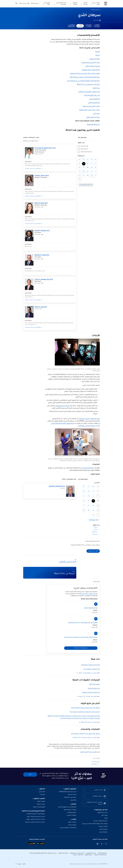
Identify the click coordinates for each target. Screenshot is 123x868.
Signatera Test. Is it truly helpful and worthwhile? (83, 622)
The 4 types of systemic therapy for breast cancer (85, 712)
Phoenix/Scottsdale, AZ (86, 152)
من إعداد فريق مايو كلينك (92, 541)
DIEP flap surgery (95, 684)
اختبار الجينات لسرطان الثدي (91, 669)
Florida (95, 529)
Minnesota (94, 532)
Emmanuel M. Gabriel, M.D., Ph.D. (45, 148)
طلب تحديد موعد (93, 551)
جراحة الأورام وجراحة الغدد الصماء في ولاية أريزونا (85, 77)
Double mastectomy (94, 688)
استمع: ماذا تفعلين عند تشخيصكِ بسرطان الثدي (85, 733)
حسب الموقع (81, 142)
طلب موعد (95, 20)
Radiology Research (93, 124)
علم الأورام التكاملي (94, 103)
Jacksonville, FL (84, 149)
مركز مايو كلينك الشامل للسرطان (89, 419)
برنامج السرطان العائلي (92, 66)
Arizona (95, 527)
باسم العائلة (81, 156)
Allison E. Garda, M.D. (41, 203)
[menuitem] (97, 26)
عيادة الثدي (96, 113)
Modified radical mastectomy (91, 692)
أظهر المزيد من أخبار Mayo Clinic (90, 722)
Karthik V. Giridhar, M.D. (42, 230)
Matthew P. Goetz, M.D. (42, 255)
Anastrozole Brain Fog (91, 608)
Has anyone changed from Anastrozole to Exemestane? (81, 637)
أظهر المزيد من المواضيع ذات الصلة (89, 673)
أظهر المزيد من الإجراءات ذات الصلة (89, 696)
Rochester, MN (84, 146)
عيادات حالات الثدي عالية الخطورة (89, 110)
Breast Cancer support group (89, 594)
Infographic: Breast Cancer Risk (90, 665)
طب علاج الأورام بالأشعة (92, 95)
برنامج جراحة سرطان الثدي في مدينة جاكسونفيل (85, 73)
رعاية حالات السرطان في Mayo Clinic (88, 84)
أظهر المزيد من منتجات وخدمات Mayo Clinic (87, 737)
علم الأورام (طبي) (94, 99)
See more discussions (80, 648)
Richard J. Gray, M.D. (41, 307)
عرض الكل (94, 534)
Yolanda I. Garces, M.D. (42, 175)
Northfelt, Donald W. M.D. (56, 486)
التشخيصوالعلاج (88, 25)
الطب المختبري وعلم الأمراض (90, 62)
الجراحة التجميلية (95, 59)
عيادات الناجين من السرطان (91, 106)
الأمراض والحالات (95, 9)
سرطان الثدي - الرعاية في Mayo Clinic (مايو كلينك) (85, 545)
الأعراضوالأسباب (96, 25)
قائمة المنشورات (88, 468)
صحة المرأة (96, 88)
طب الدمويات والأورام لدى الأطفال (89, 92)
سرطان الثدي (89, 15)
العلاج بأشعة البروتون (62, 406)
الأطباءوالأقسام (80, 25)
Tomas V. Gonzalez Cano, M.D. (44, 279)
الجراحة (97, 55)
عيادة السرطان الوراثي (93, 117)
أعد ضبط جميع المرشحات (86, 184)
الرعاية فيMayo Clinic (72, 25)
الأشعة (97, 51)
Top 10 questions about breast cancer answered (85, 708)
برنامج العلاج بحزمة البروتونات (90, 70)
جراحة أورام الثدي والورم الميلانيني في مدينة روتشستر (83, 81)
